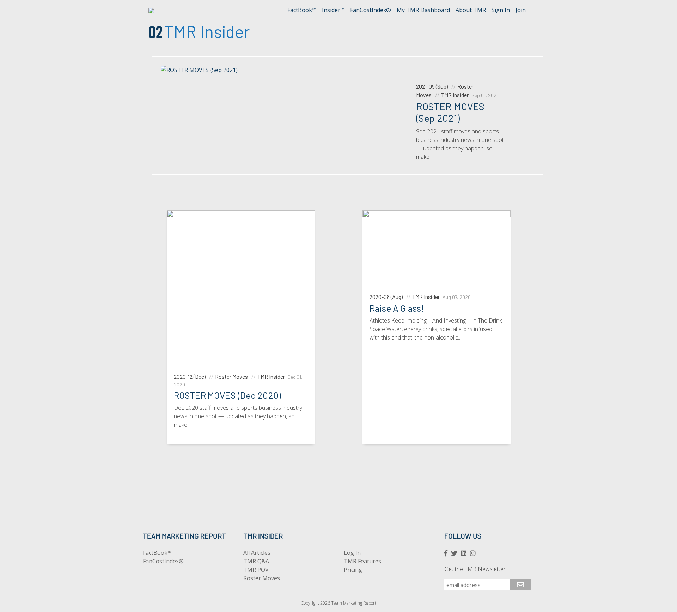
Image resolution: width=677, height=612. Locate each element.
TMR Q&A (256, 561)
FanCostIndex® (370, 10)
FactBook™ (301, 10)
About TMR (471, 10)
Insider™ (333, 10)
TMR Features (362, 561)
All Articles (256, 553)
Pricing (353, 570)
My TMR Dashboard (423, 10)
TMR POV (256, 570)
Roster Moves (261, 578)
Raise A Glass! (397, 307)
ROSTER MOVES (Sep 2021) (450, 112)
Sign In (501, 10)
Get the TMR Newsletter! (475, 569)
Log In (352, 553)
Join (521, 10)
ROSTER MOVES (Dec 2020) (227, 395)
